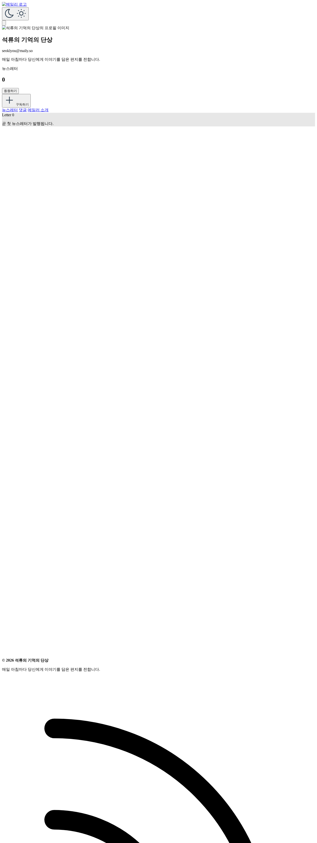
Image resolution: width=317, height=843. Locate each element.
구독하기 (22, 104)
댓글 (23, 110)
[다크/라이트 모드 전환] (15, 13)
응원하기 (10, 91)
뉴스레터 (10, 110)
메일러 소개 (38, 110)
